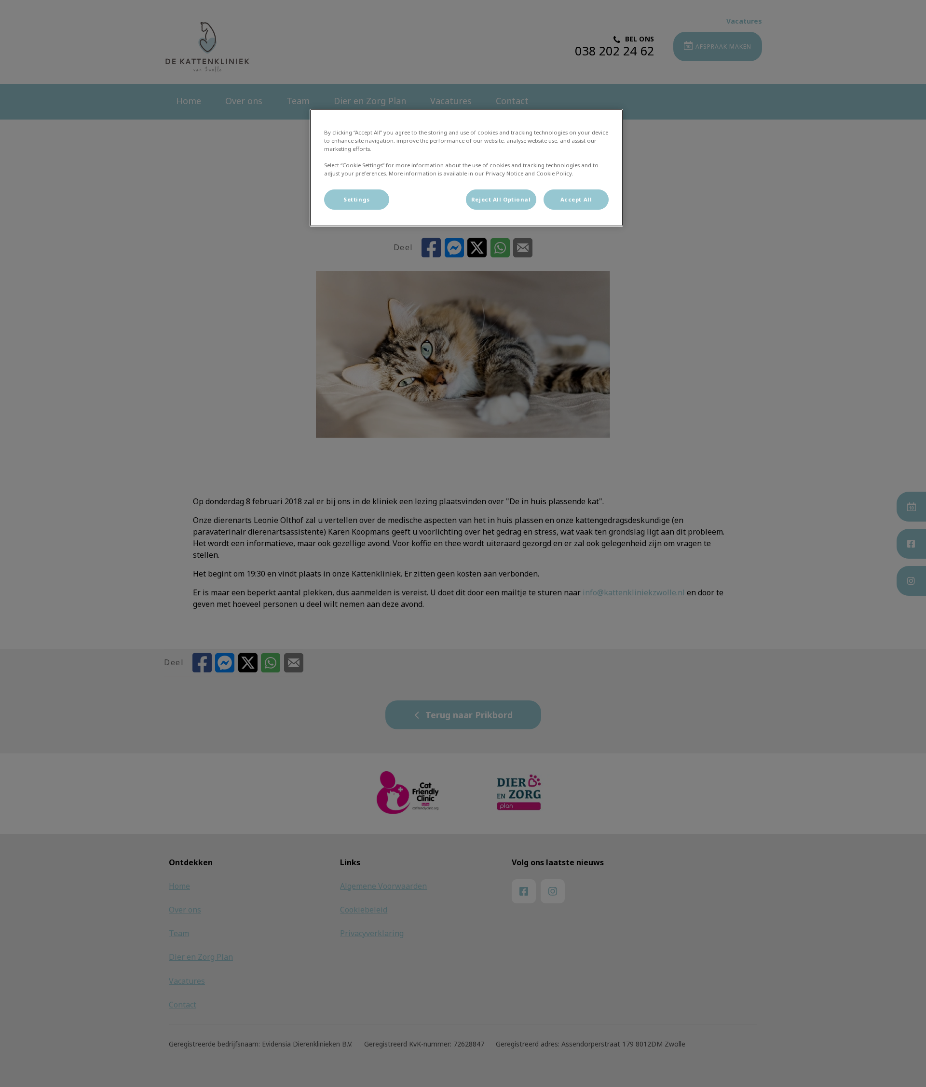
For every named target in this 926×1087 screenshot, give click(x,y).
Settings (356, 199)
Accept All (576, 199)
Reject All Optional (501, 199)
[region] (466, 168)
